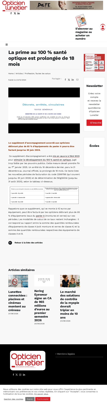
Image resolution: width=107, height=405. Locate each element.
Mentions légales (66, 354)
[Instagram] (20, 375)
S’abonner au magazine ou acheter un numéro (84, 33)
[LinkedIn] (72, 80)
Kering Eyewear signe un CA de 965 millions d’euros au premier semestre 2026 (42, 305)
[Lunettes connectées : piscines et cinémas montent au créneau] (18, 276)
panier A (40, 216)
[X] (69, 80)
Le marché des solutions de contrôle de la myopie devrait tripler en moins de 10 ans (70, 304)
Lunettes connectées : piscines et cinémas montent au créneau (17, 301)
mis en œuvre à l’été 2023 (66, 156)
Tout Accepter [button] (43, 399)
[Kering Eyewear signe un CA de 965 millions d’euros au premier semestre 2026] (44, 276)
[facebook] (11, 13)
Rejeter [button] (30, 399)
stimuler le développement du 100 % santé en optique (42, 160)
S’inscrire (95, 122)
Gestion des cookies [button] (13, 399)
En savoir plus (41, 394)
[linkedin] (18, 13)
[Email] (77, 80)
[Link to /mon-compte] (102, 27)
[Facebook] (65, 80)
